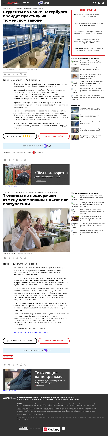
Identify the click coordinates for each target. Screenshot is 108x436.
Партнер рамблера (35, 428)
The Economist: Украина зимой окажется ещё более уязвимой (90, 108)
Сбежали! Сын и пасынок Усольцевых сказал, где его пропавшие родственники (92, 232)
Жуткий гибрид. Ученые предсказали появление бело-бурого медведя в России (92, 225)
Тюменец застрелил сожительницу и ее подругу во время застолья (88, 49)
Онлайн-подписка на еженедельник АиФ (31, 399)
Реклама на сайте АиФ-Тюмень (27, 397)
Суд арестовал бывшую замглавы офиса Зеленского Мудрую (91, 136)
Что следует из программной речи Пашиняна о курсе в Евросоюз (91, 129)
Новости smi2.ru (10, 186)
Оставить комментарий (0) (54, 136)
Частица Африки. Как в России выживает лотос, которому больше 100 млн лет (92, 90)
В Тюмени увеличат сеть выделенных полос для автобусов (88, 16)
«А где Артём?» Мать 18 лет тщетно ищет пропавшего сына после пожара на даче (91, 83)
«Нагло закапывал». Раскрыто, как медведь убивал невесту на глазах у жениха (92, 97)
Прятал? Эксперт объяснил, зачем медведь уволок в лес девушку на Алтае (91, 197)
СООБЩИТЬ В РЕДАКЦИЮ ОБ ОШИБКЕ (67, 399)
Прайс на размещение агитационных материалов (57, 397)
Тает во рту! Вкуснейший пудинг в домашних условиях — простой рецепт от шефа (91, 218)
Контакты (50, 399)
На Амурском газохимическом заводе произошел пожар (90, 115)
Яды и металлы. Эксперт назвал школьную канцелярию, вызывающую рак (90, 76)
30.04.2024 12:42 (8, 8)
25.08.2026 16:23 (8, 192)
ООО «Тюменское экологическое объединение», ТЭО (20, 69)
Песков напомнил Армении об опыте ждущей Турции (92, 122)
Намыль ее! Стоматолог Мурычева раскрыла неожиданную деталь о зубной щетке (91, 62)
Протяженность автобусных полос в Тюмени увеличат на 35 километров (88, 32)
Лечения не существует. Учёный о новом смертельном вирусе (91, 68)
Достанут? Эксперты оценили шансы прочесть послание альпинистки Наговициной (92, 204)
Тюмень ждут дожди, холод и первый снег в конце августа (88, 24)
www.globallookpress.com (25, 253)
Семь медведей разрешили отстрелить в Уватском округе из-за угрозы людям (88, 41)
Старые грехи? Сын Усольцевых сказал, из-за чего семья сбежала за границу (92, 211)
